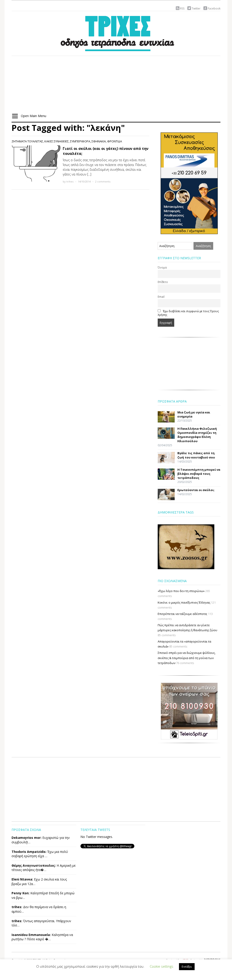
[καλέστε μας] (189, 183)
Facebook (214, 8)
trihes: (17, 907)
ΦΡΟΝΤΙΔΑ (114, 141)
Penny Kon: (20, 893)
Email (161, 296)
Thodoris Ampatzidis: (29, 851)
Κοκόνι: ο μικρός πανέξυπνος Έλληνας (184, 602)
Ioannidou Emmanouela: (31, 935)
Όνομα (162, 267)
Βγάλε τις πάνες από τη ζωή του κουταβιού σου (196, 455)
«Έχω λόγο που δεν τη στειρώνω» (181, 591)
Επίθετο (163, 282)
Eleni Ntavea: (22, 879)
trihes (69, 181)
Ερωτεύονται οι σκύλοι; (196, 490)
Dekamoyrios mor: (26, 837)
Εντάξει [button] (187, 966)
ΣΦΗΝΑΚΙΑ (99, 141)
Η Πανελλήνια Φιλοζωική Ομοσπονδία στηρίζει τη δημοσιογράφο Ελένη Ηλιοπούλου (197, 435)
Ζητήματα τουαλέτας (27, 141)
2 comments (102, 181)
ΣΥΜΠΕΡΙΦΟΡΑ (80, 141)
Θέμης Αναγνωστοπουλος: (34, 865)
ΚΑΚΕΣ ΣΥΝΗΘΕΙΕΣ (56, 141)
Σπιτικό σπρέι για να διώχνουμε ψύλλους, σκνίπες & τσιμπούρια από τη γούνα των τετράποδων (186, 658)
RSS (182, 8)
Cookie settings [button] (161, 966)
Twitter (196, 8)
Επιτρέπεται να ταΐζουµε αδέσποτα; (182, 614)
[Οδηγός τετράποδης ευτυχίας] (116, 32)
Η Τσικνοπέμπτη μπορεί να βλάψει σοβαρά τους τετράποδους (198, 474)
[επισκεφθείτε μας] (189, 711)
